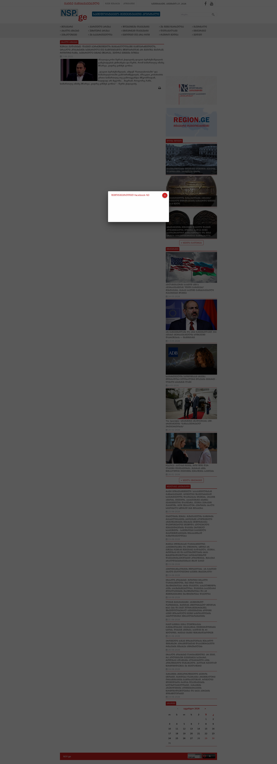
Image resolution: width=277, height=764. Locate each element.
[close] (164, 195)
